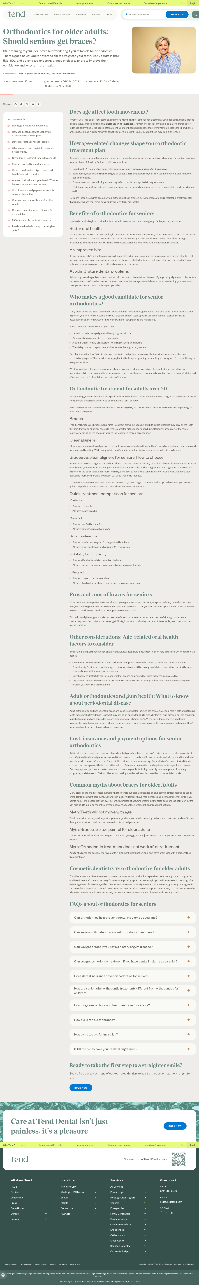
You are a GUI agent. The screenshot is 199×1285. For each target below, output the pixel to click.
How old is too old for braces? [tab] (94, 1019)
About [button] (109, 14)
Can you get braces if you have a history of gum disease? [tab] (113, 946)
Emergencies (117, 1208)
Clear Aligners (25, 73)
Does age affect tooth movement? (30, 125)
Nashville (65, 1213)
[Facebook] (162, 1213)
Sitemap (63, 1264)
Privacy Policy (11, 1264)
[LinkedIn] (167, 1213)
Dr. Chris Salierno (109, 81)
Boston (64, 1197)
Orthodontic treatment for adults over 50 (34, 157)
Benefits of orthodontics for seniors (30, 141)
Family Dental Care (120, 1213)
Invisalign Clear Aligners (122, 1197)
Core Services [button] (41, 14)
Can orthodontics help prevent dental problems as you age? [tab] (115, 917)
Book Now (177, 14)
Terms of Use (41, 1264)
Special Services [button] (62, 14)
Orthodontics (41, 73)
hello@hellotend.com (171, 1201)
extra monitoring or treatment (150, 168)
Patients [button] (96, 14)
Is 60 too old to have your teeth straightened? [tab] (105, 1049)
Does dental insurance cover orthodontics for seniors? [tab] (111, 976)
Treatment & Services (62, 73)
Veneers (114, 1202)
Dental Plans (17, 1208)
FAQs (14, 1186)
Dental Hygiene (118, 1192)
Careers (15, 1213)
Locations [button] (81, 14)
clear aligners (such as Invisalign (115, 123)
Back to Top (75, 1264)
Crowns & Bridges (120, 1251)
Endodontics (117, 1229)
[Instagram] (173, 1213)
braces (110, 407)
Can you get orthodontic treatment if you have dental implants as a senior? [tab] (126, 961)
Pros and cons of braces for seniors (30, 164)
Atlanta (64, 1202)
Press (14, 1202)
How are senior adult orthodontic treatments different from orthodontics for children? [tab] (126, 990)
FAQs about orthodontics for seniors (31, 220)
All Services (116, 1186)
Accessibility (26, 1264)
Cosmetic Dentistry (120, 1224)
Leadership (17, 1197)
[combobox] (156, 14)
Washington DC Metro (72, 1192)
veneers (171, 880)
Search (53, 1264)
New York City (68, 1186)
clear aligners (124, 407)
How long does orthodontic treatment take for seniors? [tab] (112, 1005)
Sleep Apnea (117, 1240)
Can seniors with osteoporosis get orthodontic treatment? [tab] (114, 932)
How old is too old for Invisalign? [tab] (96, 1034)
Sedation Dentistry (120, 1245)
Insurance (16, 1219)
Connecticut (67, 1208)
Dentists (15, 1192)
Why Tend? (9, 3)
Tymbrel (190, 1264)
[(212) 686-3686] (195, 14)
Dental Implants (118, 1219)
